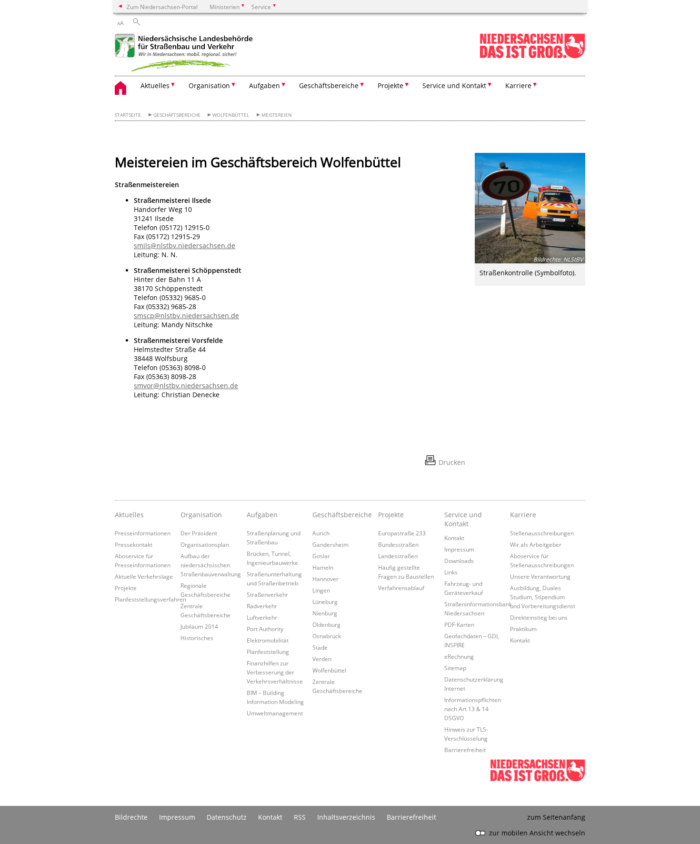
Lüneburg (325, 601)
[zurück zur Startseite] (186, 54)
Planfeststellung (268, 651)
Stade (320, 647)
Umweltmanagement (275, 713)
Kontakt (454, 538)
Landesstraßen (398, 556)
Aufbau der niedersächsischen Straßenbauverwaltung (210, 565)
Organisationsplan (204, 544)
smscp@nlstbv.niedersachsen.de (186, 315)
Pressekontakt (133, 544)
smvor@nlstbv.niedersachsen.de (186, 385)
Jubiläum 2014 (199, 626)
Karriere (523, 514)
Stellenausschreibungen (542, 533)
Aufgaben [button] (264, 85)
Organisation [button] (209, 85)
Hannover (325, 579)
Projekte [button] (390, 85)
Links (451, 572)
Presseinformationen (142, 533)
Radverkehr (262, 606)
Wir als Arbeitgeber (535, 544)
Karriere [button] (518, 85)
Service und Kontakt (463, 519)
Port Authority (265, 629)
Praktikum (523, 629)
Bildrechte (131, 817)
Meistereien (276, 115)
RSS (300, 817)
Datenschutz (227, 817)
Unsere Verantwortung (540, 576)
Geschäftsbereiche (176, 115)
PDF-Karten (459, 624)
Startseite (128, 115)
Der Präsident (198, 533)
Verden (321, 659)
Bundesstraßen (398, 544)
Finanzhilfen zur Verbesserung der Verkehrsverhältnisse (275, 672)
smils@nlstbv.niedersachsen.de (184, 245)
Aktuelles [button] (155, 85)
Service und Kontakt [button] (454, 85)
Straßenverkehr (267, 594)
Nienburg (324, 613)
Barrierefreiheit (465, 750)
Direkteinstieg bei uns (539, 617)
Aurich (321, 533)
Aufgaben (262, 514)
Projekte (126, 588)
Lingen (321, 590)
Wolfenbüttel (230, 115)
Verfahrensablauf (401, 588)
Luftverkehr (262, 617)
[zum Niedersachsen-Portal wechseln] (532, 56)
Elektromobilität (268, 640)
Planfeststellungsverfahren (150, 599)
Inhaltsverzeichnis (346, 817)
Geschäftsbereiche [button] (329, 85)
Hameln (322, 567)
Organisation (201, 514)
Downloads (459, 560)
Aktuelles (129, 514)
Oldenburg (326, 624)
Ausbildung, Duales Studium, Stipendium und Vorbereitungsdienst (542, 597)
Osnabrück (326, 636)
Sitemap (455, 668)
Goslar (321, 556)
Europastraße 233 (402, 533)
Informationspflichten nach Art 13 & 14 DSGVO (472, 709)
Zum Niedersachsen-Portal (162, 6)
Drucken (452, 462)
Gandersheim (330, 544)
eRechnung (459, 656)
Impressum (459, 549)
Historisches (196, 638)
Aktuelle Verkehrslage (144, 576)
